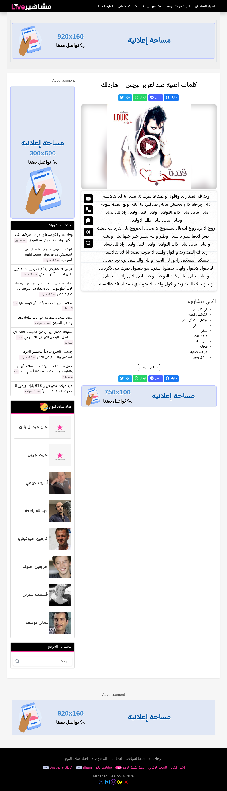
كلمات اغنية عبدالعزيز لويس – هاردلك (149, 85)
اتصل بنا (116, 759)
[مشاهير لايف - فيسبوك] (101, 782)
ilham (87, 767)
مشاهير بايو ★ (152, 6)
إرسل (157, 97)
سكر (204, 331)
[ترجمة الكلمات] (88, 209)
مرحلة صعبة (199, 352)
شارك (173, 97)
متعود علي (200, 325)
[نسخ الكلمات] (88, 220)
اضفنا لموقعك (135, 759)
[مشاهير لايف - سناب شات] (119, 782)
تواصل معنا (68, 45)
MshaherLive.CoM (107, 776)
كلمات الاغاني (127, 6)
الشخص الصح (198, 315)
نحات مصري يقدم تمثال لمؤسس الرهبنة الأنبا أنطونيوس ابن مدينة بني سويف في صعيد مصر (44, 289)
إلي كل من (200, 309)
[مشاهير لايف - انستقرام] (113, 782)
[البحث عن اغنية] (88, 243)
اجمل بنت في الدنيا (194, 320)
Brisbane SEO (60, 767)
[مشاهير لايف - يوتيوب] (126, 782)
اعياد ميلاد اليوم (178, 6)
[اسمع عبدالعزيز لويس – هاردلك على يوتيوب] (149, 146)
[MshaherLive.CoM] (31, 6)
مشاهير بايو (103, 767)
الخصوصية (99, 759)
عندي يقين (200, 357)
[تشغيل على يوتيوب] (88, 198)
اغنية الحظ (105, 6)
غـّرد (127, 97)
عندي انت (201, 336)
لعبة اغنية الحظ (130, 767)
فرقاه (204, 346)
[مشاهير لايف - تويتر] (107, 782)
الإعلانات (155, 759)
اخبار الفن (178, 767)
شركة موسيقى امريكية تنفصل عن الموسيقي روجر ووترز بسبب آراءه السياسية (49, 255)
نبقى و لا (202, 341)
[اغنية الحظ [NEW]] (88, 232)
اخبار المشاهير (204, 6)
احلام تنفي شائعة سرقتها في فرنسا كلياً (46, 303)
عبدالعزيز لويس (149, 367)
